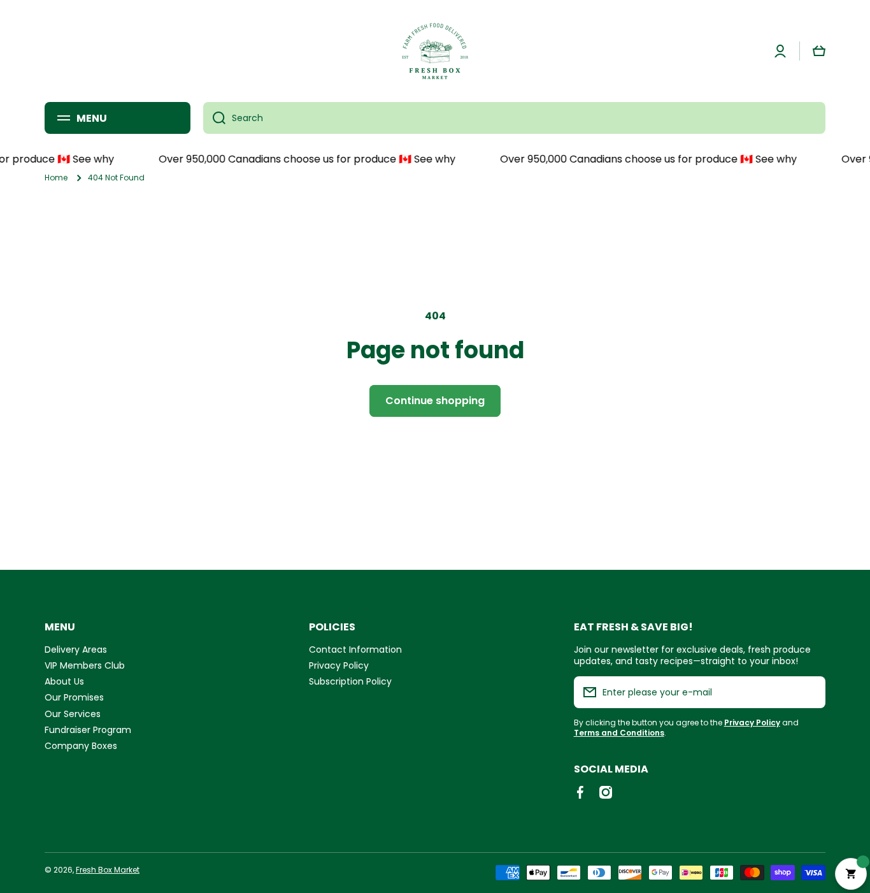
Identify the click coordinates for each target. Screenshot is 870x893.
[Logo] (435, 51)
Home (56, 178)
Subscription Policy (350, 681)
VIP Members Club (85, 665)
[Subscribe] (809, 692)
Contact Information (355, 649)
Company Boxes (81, 745)
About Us (64, 681)
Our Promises (74, 697)
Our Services (73, 714)
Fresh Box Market (107, 869)
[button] (819, 51)
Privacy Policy (339, 665)
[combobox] (514, 118)
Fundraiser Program (88, 729)
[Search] (214, 118)
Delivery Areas (76, 649)
